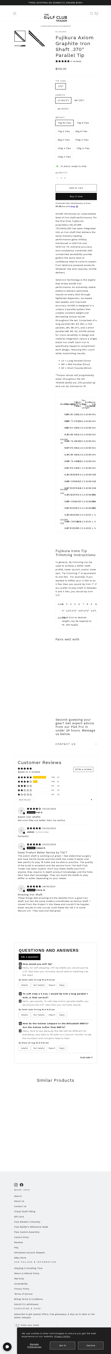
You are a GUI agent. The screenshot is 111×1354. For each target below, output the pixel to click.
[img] (34, 808)
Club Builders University (27, 1222)
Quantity (61, 173)
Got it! (62, 1345)
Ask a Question (29, 956)
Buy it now (76, 196)
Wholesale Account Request (29, 1252)
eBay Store (20, 1257)
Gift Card (19, 1216)
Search (18, 1196)
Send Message (55, 1331)
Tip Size (61, 81)
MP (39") (79, 100)
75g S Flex (64, 131)
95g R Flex (81, 131)
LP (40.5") (63, 100)
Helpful (24, 985)
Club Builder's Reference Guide (31, 1227)
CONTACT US (66, 744)
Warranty (19, 1278)
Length (60, 95)
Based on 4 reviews (29, 771)
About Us (19, 1201)
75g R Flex (83, 122)
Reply (62, 985)
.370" (60, 86)
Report (52, 985)
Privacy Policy (62, 1336)
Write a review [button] (83, 769)
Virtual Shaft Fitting (24, 1211)
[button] (63, 61)
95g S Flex (64, 139)
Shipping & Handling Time (28, 1268)
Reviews (18, 1242)
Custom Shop (21, 1237)
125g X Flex (64, 156)
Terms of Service (23, 1294)
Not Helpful (39, 985)
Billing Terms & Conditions (28, 1299)
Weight (60, 117)
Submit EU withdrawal (26, 1304)
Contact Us (20, 1206)
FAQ (16, 1247)
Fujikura (61, 32)
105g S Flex (82, 139)
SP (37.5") (63, 108)
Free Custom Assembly (27, 1232)
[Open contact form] (7, 1347)
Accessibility (21, 1283)
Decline (90, 1345)
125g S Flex (83, 148)
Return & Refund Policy (26, 1273)
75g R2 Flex (64, 122)
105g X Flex (64, 148)
